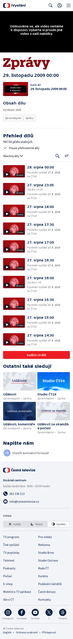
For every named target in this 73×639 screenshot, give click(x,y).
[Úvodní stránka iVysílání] (14, 5)
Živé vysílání (11, 545)
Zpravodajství (13, 118)
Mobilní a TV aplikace (17, 592)
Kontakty (44, 599)
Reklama (44, 545)
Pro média (45, 537)
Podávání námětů (50, 584)
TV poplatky (11, 552)
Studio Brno (46, 552)
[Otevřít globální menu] (68, 5)
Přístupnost (49, 632)
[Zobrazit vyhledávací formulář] (50, 5)
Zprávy (29, 118)
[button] (15, 171)
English (7, 632)
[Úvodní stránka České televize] (19, 470)
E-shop (8, 584)
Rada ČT (43, 568)
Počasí (7, 576)
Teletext (9, 560)
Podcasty (9, 568)
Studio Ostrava (48, 560)
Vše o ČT (8, 599)
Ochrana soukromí (27, 632)
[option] (14, 524)
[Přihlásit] (59, 5)
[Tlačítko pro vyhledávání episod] (57, 156)
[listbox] (36, 524)
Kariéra (43, 576)
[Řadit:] (66, 155)
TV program (11, 537)
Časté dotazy (46, 592)
